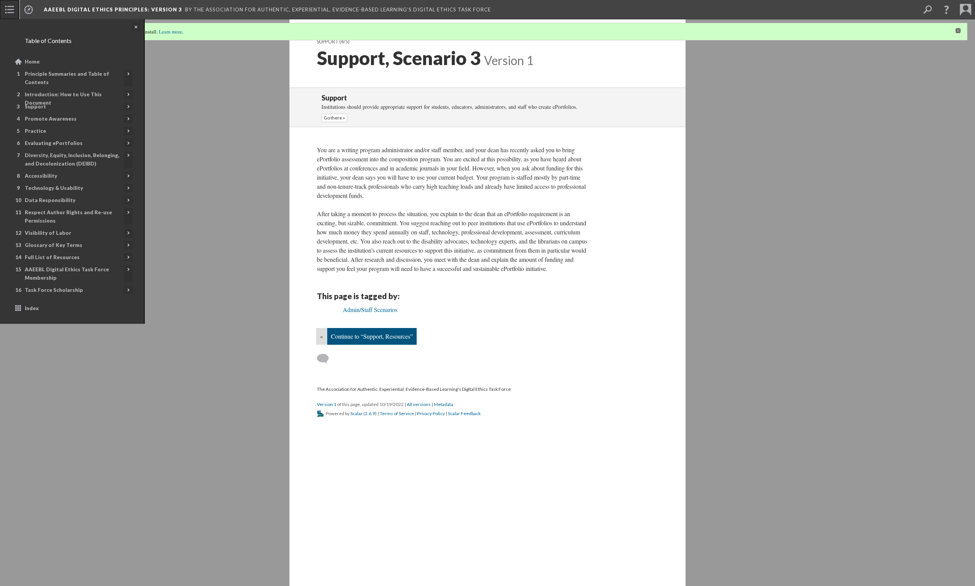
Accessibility (41, 176)
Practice (35, 131)
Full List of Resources (52, 257)
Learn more (170, 31)
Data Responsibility (50, 200)
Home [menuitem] (32, 62)
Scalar (356, 413)
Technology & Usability (54, 188)
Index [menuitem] (32, 308)
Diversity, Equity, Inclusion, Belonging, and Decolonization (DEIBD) (72, 159)
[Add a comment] (326, 359)
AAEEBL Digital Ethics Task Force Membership (67, 273)
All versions (419, 404)
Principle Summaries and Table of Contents (67, 78)
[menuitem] (9, 9)
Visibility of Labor (48, 233)
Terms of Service (397, 413)
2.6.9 (370, 413)
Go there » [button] (334, 118)
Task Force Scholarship (54, 290)
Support (35, 107)
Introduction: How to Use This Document (63, 98)
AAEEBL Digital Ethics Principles (113, 9)
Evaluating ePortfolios (54, 143)
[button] (946, 9)
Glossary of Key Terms (53, 245)
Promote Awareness (51, 119)
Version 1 (326, 404)
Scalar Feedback (464, 413)
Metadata (443, 404)
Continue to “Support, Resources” (372, 336)
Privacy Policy (431, 413)
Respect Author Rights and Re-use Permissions (68, 216)
